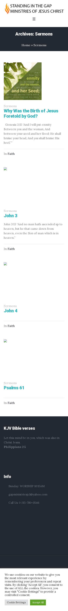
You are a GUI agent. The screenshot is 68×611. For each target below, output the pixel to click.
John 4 (10, 310)
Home (26, 45)
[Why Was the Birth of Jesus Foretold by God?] (23, 81)
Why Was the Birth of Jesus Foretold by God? (31, 113)
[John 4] (23, 281)
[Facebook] (28, 565)
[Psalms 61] (23, 358)
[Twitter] (40, 565)
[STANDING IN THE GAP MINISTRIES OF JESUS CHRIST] (34, 8)
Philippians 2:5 (15, 447)
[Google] (34, 565)
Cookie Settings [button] (16, 602)
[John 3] (23, 186)
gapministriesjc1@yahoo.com (27, 494)
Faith (11, 154)
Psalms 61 (14, 387)
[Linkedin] (22, 565)
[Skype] (45, 565)
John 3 (10, 215)
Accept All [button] (38, 602)
